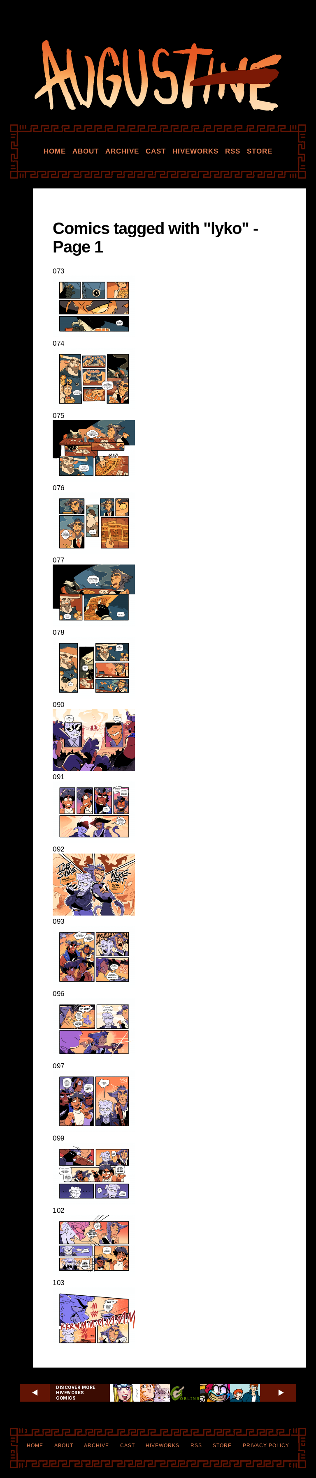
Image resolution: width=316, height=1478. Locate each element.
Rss (232, 151)
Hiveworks (195, 151)
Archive (122, 151)
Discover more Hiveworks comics (75, 1393)
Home (55, 151)
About (85, 151)
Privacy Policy (266, 1445)
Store (259, 151)
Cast (156, 151)
